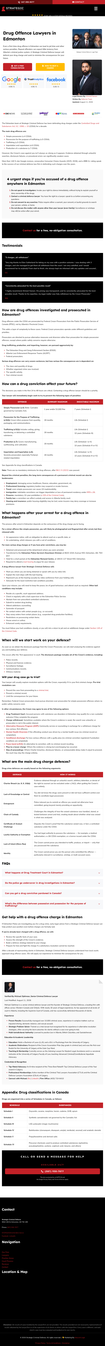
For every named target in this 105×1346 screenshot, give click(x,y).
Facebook (5, 1236)
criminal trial (43, 690)
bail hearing (29, 562)
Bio (29, 1078)
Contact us (29, 230)
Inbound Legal (80, 1337)
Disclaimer (66, 1343)
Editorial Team (86, 99)
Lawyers (5, 1255)
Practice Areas (8, 1258)
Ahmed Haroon (91, 96)
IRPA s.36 (91, 492)
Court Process (7, 1261)
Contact (5, 1267)
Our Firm (5, 1252)
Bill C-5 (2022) (62, 470)
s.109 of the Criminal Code (52, 495)
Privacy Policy (40, 1343)
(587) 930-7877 (12, 1227)
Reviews (5, 1264)
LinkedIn (35, 1078)
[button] (52, 872)
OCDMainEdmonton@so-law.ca (13, 1233)
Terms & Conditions (53, 1343)
